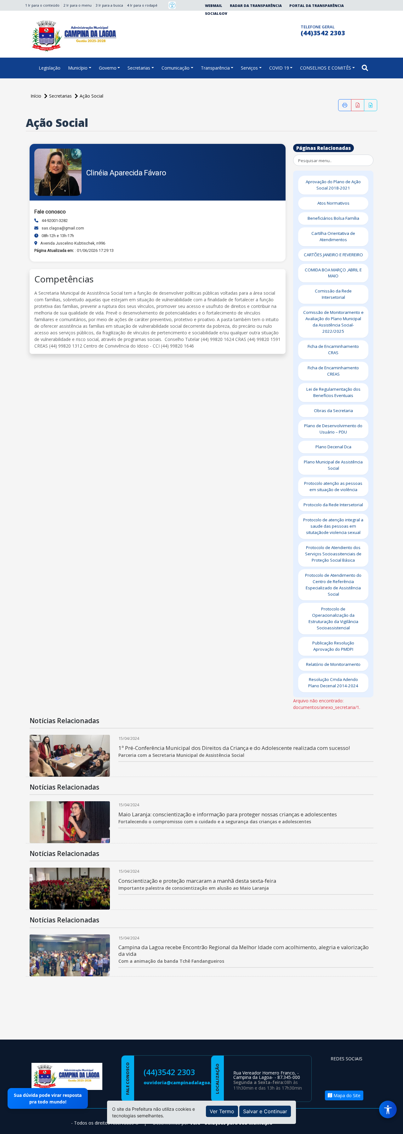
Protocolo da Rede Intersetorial (333, 504)
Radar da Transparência (256, 5)
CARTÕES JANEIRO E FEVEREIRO (333, 255)
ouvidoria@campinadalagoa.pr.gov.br (188, 1083)
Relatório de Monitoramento (333, 664)
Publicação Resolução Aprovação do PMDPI (333, 646)
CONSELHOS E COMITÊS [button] (325, 68)
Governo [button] (107, 68)
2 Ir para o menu (78, 5)
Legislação (49, 68)
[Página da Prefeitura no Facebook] (269, 29)
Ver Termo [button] (222, 1111)
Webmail (213, 5)
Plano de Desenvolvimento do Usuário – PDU (333, 429)
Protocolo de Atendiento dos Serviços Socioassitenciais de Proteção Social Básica (333, 554)
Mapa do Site (346, 1095)
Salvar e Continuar (265, 1111)
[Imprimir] (344, 105)
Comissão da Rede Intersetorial (333, 294)
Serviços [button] (249, 68)
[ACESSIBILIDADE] (172, 5)
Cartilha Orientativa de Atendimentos (333, 236)
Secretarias (61, 96)
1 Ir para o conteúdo (42, 5)
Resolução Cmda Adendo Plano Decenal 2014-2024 (333, 683)
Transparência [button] (215, 68)
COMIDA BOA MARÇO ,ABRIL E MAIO (333, 273)
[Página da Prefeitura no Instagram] (281, 29)
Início (37, 96)
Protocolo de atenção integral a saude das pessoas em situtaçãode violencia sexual (333, 526)
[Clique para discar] (293, 29)
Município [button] (78, 68)
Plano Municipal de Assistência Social (333, 465)
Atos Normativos (333, 203)
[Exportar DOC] (370, 105)
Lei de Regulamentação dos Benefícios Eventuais (333, 392)
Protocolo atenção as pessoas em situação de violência (333, 486)
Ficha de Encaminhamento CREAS (333, 371)
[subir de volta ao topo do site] (392, 1124)
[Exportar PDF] (357, 105)
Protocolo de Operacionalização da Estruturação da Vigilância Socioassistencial (333, 618)
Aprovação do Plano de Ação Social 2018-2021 (333, 185)
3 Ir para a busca (109, 5)
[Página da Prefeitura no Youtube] (337, 1080)
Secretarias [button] (139, 68)
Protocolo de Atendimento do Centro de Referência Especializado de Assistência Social (333, 584)
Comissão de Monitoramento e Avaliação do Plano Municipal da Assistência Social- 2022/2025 (333, 321)
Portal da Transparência (316, 5)
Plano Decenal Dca (333, 447)
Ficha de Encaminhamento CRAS (333, 349)
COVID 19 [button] (279, 68)
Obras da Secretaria (333, 410)
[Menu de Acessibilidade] (388, 1109)
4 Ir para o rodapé (142, 5)
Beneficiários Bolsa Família (333, 218)
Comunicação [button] (176, 68)
